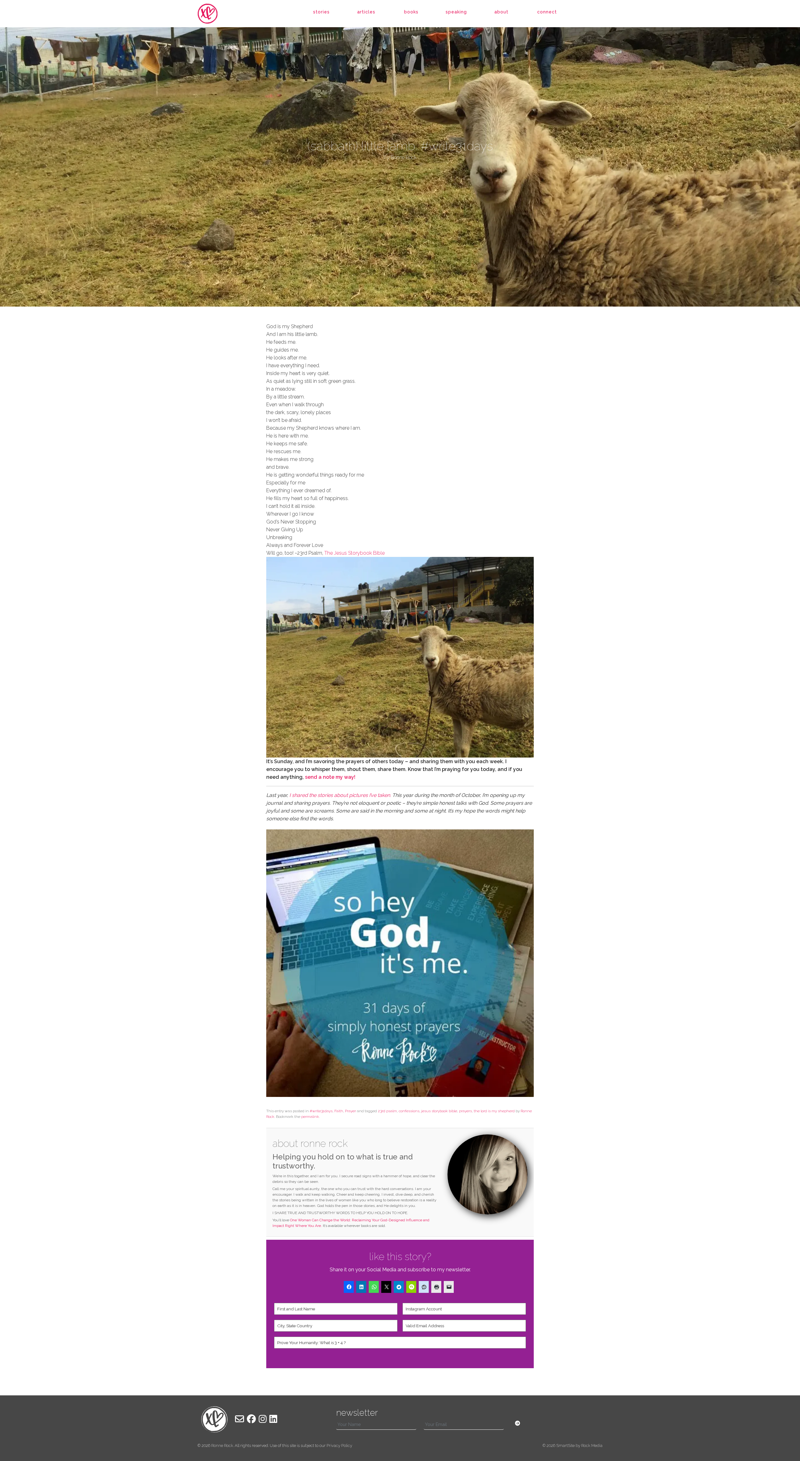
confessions (409, 1111)
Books (411, 11)
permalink (310, 1116)
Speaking (456, 11)
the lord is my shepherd (494, 1111)
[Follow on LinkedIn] (273, 1419)
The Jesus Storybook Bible (354, 553)
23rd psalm (387, 1111)
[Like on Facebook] (251, 1419)
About (501, 11)
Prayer (350, 1111)
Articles (366, 11)
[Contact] (239, 1419)
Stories (321, 11)
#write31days (321, 1111)
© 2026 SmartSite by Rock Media (572, 1445)
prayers (465, 1111)
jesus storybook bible (439, 1111)
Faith (338, 1111)
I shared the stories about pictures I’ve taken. (339, 795)
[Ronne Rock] (214, 13)
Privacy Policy (339, 1445)
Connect (547, 11)
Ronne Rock (222, 1445)
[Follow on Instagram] (263, 1419)
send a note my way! (331, 777)
